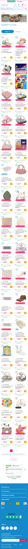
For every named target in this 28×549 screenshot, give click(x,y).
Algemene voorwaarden (6, 544)
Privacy (20, 544)
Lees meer (14, 459)
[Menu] (26, 5)
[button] (24, 19)
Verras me (23, 540)
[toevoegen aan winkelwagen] (11, 57)
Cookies (15, 544)
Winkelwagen (22, 5)
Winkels (18, 5)
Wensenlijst (15, 5)
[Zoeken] (25, 9)
